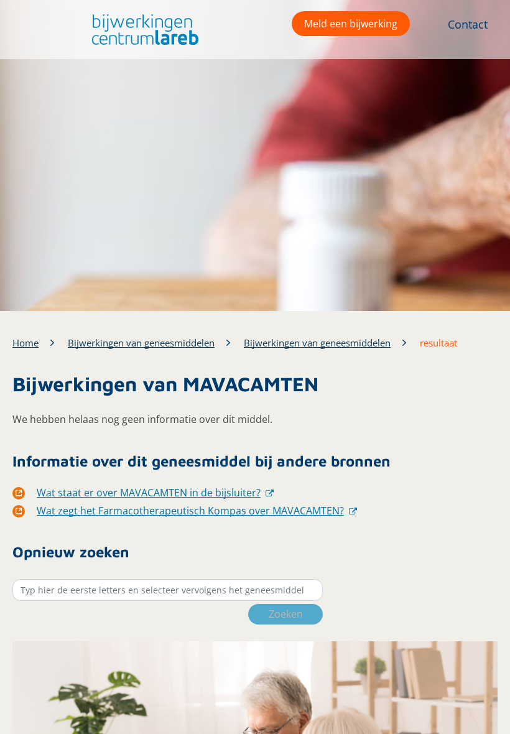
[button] (142, 29)
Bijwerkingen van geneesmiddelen (141, 343)
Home (25, 343)
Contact (468, 24)
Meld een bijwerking (350, 23)
